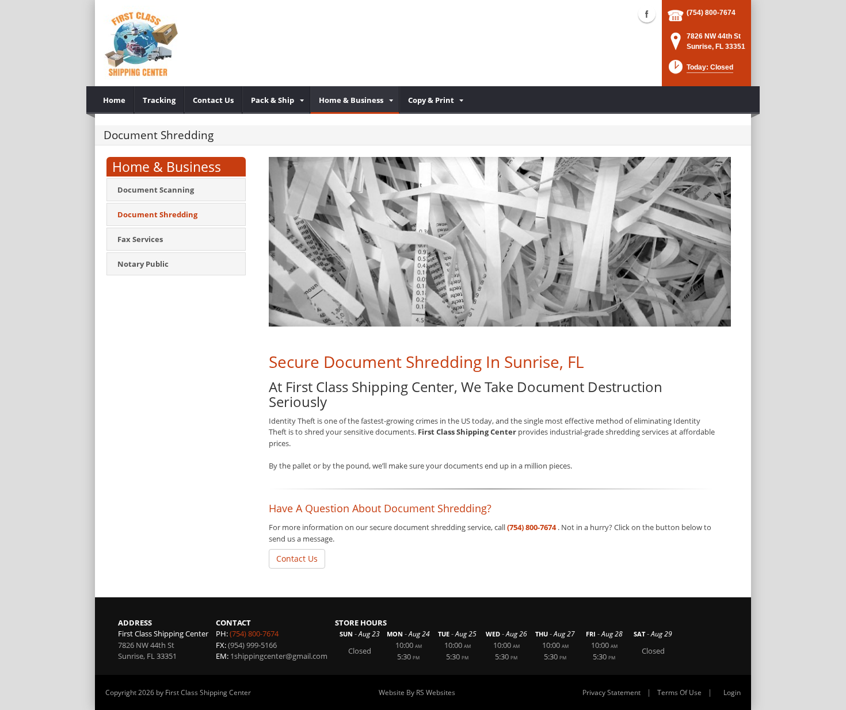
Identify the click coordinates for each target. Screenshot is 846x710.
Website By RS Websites (417, 692)
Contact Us (297, 558)
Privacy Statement (611, 692)
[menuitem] (114, 100)
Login (732, 692)
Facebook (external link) (647, 13)
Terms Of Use (679, 692)
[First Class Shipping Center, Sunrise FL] (141, 43)
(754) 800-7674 (711, 13)
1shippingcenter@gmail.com (278, 656)
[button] (699, 70)
